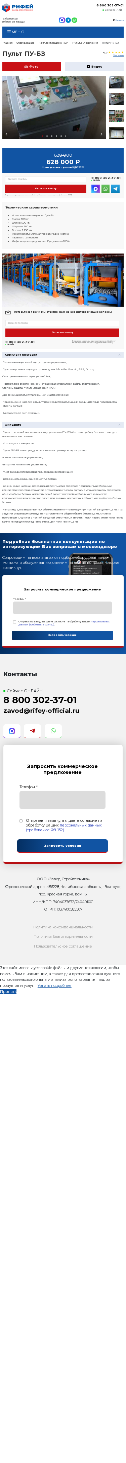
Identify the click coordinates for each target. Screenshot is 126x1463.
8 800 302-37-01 (110, 5)
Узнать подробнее (55, 985)
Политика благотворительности (63, 936)
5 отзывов (118, 55)
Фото (34, 66)
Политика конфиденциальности (63, 927)
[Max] (62, 20)
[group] (54, 107)
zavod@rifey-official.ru (41, 711)
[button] (42, 136)
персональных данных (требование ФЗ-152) (64, 827)
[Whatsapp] (74, 20)
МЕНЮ (18, 32)
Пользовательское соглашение (63, 946)
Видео (96, 66)
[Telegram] (68, 20)
